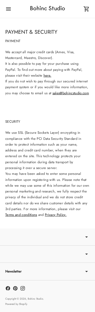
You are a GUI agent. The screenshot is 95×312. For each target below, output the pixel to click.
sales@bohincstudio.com (71, 93)
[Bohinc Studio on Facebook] (8, 288)
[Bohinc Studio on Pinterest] (15, 288)
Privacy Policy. (55, 214)
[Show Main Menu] (8, 9)
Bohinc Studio (35, 299)
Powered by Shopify (16, 304)
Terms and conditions (21, 214)
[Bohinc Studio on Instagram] (22, 288)
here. (47, 75)
